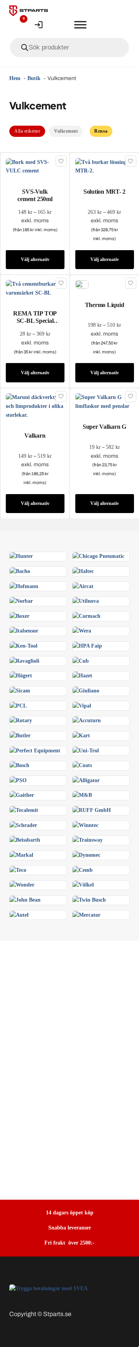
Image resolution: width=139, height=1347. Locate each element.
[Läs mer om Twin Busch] (89, 900)
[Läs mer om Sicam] (20, 691)
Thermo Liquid (104, 305)
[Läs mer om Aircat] (83, 586)
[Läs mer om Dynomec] (86, 855)
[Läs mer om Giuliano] (86, 691)
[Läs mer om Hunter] (21, 556)
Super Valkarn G (104, 426)
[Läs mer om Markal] (21, 855)
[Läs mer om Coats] (82, 765)
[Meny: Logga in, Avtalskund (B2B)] (38, 24)
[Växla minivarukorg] (59, 24)
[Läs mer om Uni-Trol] (86, 750)
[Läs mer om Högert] (21, 676)
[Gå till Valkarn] (35, 406)
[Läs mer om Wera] (82, 631)
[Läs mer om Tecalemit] (24, 810)
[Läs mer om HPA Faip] (87, 646)
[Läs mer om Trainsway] (88, 840)
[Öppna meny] (80, 24)
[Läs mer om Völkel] (83, 885)
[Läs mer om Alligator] (86, 780)
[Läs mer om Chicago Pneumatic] (98, 556)
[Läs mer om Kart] (81, 735)
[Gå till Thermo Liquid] (81, 284)
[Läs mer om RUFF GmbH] (92, 810)
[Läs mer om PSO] (18, 780)
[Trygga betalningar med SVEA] (48, 1288)
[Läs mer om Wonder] (22, 885)
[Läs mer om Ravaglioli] (24, 660)
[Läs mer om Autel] (19, 914)
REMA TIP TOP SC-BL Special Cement (35, 320)
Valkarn (34, 435)
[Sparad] (61, 161)
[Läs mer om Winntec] (85, 825)
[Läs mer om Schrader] (23, 825)
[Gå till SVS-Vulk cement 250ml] (35, 166)
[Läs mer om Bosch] (19, 765)
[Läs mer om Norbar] (21, 601)
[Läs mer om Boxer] (19, 616)
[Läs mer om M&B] (82, 795)
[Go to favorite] (17, 24)
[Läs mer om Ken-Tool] (23, 646)
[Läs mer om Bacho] (20, 571)
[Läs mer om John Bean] (25, 900)
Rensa (101, 131)
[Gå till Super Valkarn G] (104, 401)
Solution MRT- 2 (104, 191)
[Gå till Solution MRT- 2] (104, 166)
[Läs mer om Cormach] (86, 616)
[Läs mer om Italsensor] (24, 631)
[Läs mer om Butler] (20, 735)
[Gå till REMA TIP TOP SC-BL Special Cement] (35, 288)
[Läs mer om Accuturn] (87, 720)
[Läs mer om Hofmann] (24, 586)
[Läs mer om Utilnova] (86, 601)
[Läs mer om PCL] (18, 705)
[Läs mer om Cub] (81, 660)
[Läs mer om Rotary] (21, 720)
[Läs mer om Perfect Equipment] (35, 750)
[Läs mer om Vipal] (82, 705)
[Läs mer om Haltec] (83, 571)
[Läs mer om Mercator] (86, 914)
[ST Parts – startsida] (28, 10)
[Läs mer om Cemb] (83, 870)
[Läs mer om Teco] (18, 870)
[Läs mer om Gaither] (22, 795)
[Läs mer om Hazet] (82, 676)
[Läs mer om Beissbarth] (25, 840)
